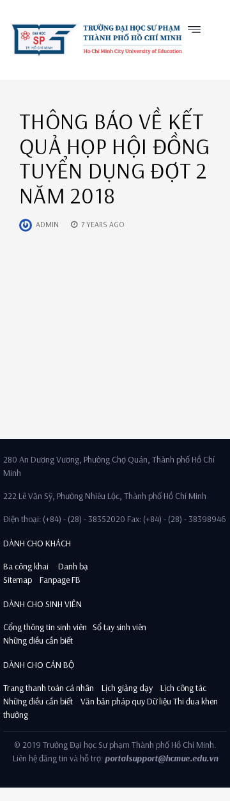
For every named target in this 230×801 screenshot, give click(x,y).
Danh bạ (72, 566)
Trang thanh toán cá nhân (48, 688)
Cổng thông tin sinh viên (45, 627)
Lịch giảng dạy (127, 688)
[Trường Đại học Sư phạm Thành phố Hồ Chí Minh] (96, 39)
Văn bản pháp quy (112, 701)
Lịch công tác (183, 688)
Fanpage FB (60, 579)
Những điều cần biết (38, 640)
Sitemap (17, 579)
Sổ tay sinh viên (120, 627)
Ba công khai (26, 566)
